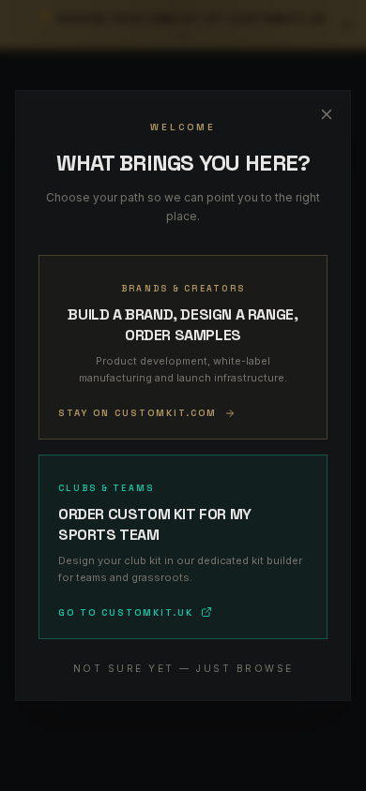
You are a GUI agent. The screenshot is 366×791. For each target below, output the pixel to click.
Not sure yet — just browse (183, 668)
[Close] (326, 114)
